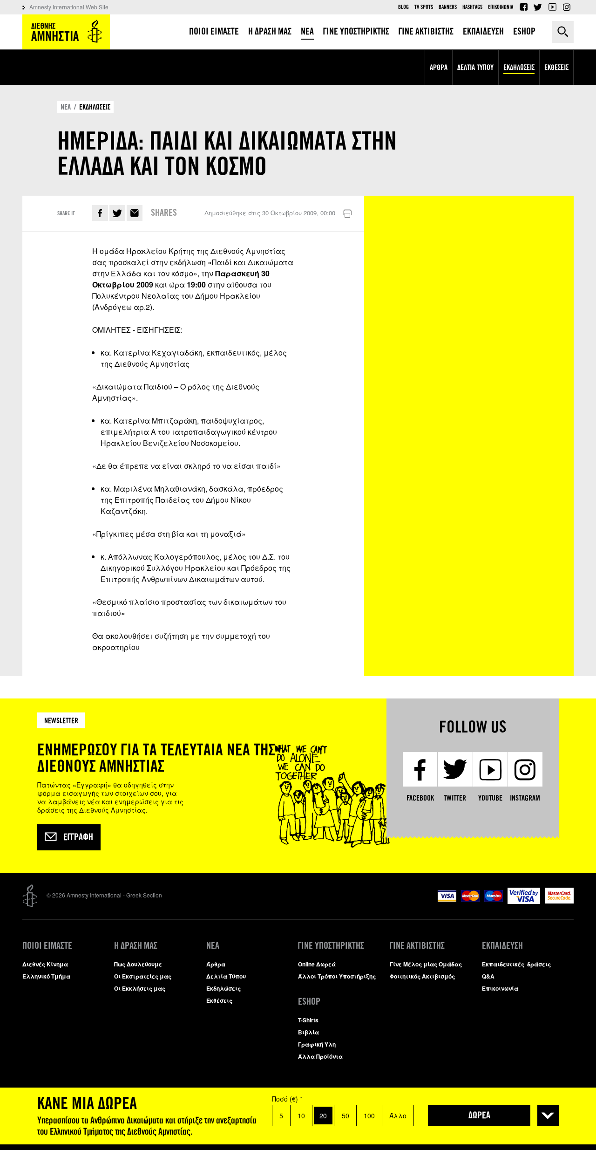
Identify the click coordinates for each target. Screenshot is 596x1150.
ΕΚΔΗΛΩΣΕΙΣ (94, 107)
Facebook (523, 7)
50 (345, 1115)
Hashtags (472, 7)
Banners (448, 7)
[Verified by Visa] (524, 901)
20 (323, 1115)
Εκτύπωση (347, 214)
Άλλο (397, 1115)
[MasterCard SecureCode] (559, 901)
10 (301, 1115)
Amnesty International (66, 31)
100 (369, 1115)
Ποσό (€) (287, 1099)
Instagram (567, 7)
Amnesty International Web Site (68, 7)
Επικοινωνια (500, 7)
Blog (403, 7)
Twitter (538, 7)
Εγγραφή (78, 837)
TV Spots (423, 7)
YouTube (552, 7)
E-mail (134, 213)
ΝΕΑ (66, 107)
